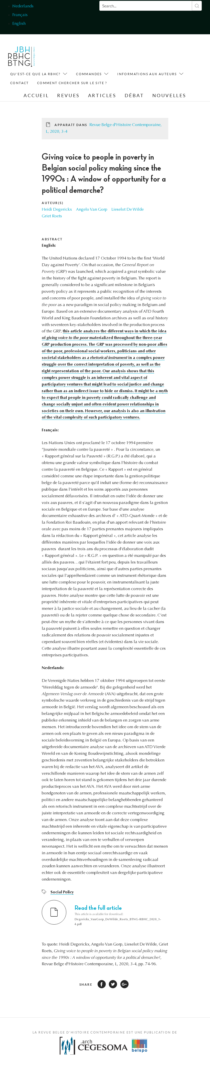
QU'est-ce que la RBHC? (35, 74)
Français (20, 15)
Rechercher (197, 6)
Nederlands (23, 6)
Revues (68, 95)
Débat (134, 95)
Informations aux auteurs (147, 74)
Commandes (89, 74)
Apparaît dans (71, 125)
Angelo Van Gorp (91, 210)
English (19, 24)
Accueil (36, 95)
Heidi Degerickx (57, 210)
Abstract (52, 239)
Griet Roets (52, 216)
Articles (102, 95)
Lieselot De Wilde (127, 210)
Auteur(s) (53, 203)
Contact (19, 83)
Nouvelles (169, 95)
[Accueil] (21, 58)
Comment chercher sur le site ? (72, 83)
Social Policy (62, 892)
